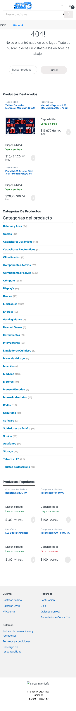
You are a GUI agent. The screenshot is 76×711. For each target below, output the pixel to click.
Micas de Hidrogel (14, 358)
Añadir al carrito (31, 158)
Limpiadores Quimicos (17, 350)
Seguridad (9, 412)
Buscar (54, 69)
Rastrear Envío (11, 605)
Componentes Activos (17, 265)
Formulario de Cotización (55, 617)
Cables (7, 233)
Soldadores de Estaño (16, 428)
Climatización (11, 257)
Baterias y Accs (12, 226)
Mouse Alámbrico (14, 389)
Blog (43, 605)
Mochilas (9, 366)
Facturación (48, 600)
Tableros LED (11, 102)
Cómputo (9, 280)
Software (8, 420)
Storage (8, 451)
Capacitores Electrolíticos (19, 249)
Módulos (8, 373)
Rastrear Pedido (12, 600)
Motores (8, 381)
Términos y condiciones (16, 641)
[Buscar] (68, 14)
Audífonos (9, 443)
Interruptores (11, 342)
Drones (7, 296)
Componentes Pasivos (17, 272)
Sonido (7, 436)
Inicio (3, 24)
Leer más (68, 560)
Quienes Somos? (50, 611)
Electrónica (10, 303)
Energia (8, 311)
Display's (8, 288)
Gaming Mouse (12, 319)
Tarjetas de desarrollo (16, 466)
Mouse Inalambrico (15, 397)
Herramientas (11, 335)
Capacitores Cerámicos (17, 241)
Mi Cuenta (9, 611)
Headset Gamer (12, 327)
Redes (7, 405)
